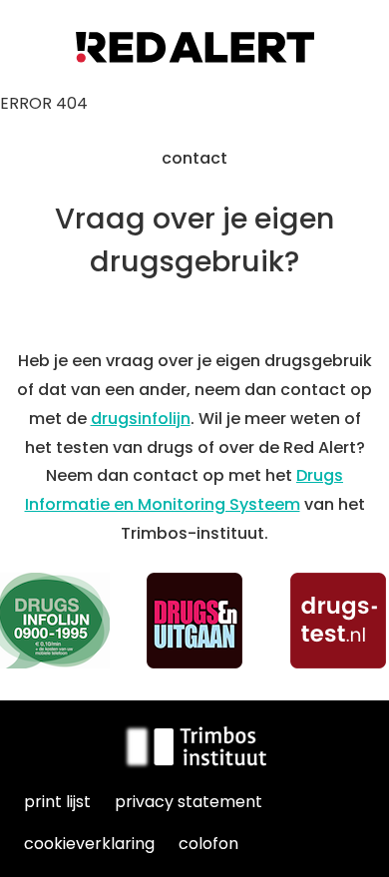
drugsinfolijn (141, 418)
